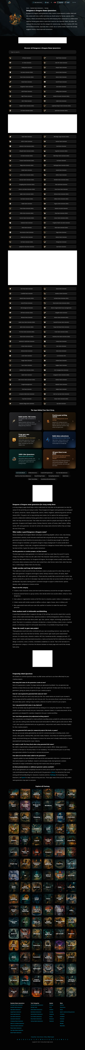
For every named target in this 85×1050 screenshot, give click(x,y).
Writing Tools (34, 1007)
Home (27, 8)
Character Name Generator (16, 1025)
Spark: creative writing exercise (67, 1012)
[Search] (51, 2)
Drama (51, 1016)
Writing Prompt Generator (16, 1005)
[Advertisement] (42, 40)
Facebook (62, 1016)
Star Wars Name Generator (16, 1030)
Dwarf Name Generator (15, 1032)
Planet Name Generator (16, 1028)
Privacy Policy (33, 1037)
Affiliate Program (50, 1037)
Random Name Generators (37, 8)
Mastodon (62, 1025)
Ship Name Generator (15, 1009)
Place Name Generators (36, 1018)
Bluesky (62, 1023)
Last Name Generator (15, 1016)
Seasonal (51, 1021)
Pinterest (62, 1018)
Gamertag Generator (15, 1014)
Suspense (51, 1014)
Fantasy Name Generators (37, 1005)
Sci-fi (50, 1007)
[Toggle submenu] (76, 2)
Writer (53, 772)
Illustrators (62, 1007)
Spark (23, 777)
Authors (62, 1005)
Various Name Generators (37, 1021)
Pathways (53, 775)
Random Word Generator (16, 1007)
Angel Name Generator (15, 1012)
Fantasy (46, 8)
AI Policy (45, 1037)
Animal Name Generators (37, 1014)
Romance (51, 1018)
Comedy (51, 1012)
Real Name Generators (36, 1012)
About (61, 1009)
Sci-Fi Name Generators (36, 1016)
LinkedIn (62, 1021)
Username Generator (15, 1018)
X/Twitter (62, 1014)
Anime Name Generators (36, 1009)
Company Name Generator (16, 1021)
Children (51, 1009)
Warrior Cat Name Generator (17, 1023)
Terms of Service (40, 1037)
